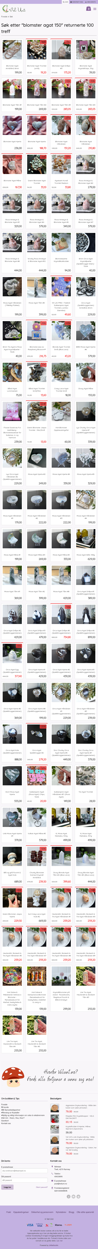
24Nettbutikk (53, 1245)
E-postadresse (7, 1167)
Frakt (8, 1212)
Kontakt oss (6, 1123)
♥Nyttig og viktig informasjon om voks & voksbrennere (23, 1115)
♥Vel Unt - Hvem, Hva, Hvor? (12, 1118)
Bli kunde (5, 1107)
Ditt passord (6, 1176)
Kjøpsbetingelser (21, 1212)
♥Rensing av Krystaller (10, 1112)
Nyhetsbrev (61, 1212)
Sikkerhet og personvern (42, 1212)
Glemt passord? (42, 1187)
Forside (4, 16)
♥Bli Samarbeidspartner (10, 1110)
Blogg (71, 1212)
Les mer (60, 1240)
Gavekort (5, 1120)
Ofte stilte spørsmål (85, 1212)
